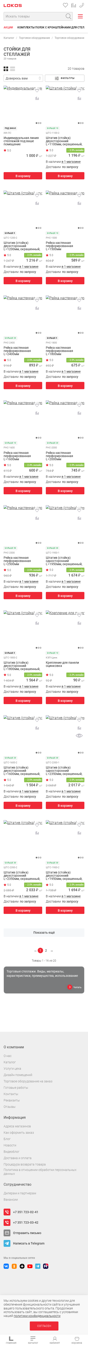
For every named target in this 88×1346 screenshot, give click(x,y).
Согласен (44, 1326)
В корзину (23, 176)
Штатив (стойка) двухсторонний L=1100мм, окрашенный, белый (64, 141)
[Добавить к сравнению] (37, 98)
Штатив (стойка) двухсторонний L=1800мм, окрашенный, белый (22, 666)
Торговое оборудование (34, 38)
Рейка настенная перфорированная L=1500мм (59, 246)
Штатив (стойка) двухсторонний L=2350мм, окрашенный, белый (22, 875)
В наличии (63, 161)
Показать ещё (44, 932)
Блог (7, 1139)
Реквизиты (12, 1100)
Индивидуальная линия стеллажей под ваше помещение (21, 141)
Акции (8, 27)
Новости (10, 1145)
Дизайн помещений (18, 1075)
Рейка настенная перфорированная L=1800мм (59, 351)
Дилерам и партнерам (20, 1193)
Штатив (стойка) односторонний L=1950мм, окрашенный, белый (64, 561)
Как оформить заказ (19, 1132)
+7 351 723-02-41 (25, 1212)
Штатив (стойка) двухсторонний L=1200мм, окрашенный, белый (22, 246)
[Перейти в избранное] (65, 5)
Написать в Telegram (28, 1243)
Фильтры (68, 78)
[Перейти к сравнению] (73, 5)
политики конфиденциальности (37, 1316)
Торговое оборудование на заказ (28, 1081)
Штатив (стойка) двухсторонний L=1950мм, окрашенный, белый (64, 875)
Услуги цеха (12, 1068)
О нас (8, 1056)
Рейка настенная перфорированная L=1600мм (17, 456)
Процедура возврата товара (25, 1164)
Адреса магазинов (17, 1126)
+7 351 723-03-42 (81, 4)
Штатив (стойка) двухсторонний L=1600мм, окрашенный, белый (22, 770)
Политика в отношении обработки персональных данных (40, 1171)
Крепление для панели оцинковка (62, 664)
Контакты (11, 1094)
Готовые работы (16, 1087)
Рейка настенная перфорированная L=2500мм (17, 561)
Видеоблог (11, 1151)
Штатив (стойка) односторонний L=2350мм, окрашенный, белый (64, 770)
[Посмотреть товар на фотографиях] (79, 735)
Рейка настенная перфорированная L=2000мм (59, 456)
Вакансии (11, 1199)
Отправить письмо (27, 1233)
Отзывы (10, 1106)
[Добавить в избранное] (37, 90)
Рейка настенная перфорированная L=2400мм (17, 351)
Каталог (9, 38)
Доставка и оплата (18, 1158)
